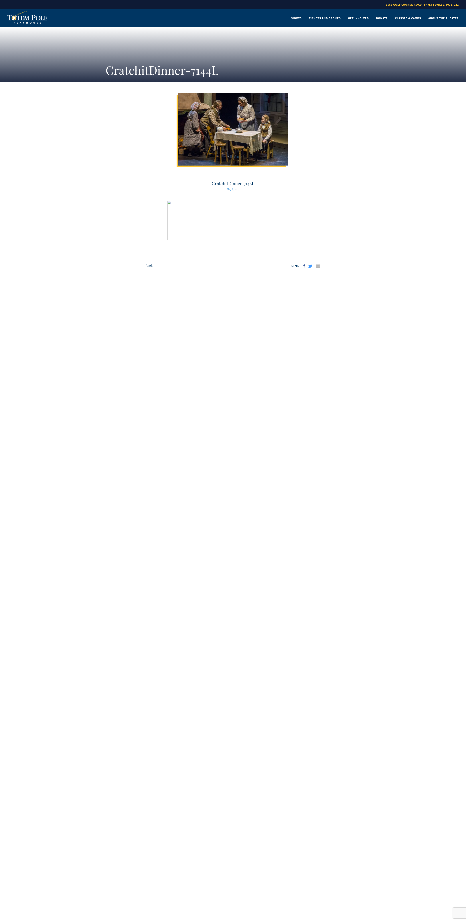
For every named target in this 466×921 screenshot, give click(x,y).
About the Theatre (443, 18)
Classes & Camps (408, 18)
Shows (296, 18)
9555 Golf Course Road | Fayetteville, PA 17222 (422, 4)
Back (149, 265)
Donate (382, 18)
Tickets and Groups (325, 18)
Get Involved (358, 18)
